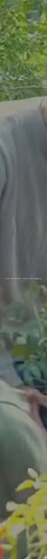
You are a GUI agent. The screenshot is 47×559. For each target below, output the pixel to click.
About (23, 3)
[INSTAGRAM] (39, 3)
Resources (26, 3)
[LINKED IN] (37, 3)
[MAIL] (40, 3)
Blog (29, 3)
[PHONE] (42, 3)
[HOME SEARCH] (43, 3)
